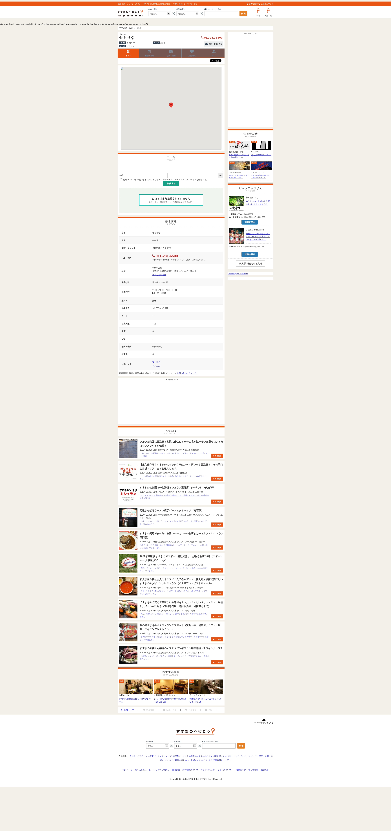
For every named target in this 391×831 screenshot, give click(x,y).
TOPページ (127, 770)
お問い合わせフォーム (187, 373)
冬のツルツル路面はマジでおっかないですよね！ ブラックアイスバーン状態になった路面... (174, 454)
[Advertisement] (171, 403)
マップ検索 (253, 770)
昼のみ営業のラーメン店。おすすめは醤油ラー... (239, 156)
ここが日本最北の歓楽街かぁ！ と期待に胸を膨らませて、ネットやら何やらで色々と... (173, 477)
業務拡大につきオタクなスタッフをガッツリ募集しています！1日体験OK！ (258, 236)
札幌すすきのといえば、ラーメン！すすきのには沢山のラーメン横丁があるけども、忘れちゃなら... (173, 522)
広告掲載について (190, 770)
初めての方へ (254, 4)
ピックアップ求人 (161, 770)
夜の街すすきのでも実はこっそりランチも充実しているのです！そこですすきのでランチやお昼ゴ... (174, 638)
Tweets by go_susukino (238, 274)
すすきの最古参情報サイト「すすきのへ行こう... (260, 176)
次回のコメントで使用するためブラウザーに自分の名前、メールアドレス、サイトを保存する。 (165, 179)
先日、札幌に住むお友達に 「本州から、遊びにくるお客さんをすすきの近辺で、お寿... (174, 615)
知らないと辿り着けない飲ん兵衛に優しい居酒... (239, 176)
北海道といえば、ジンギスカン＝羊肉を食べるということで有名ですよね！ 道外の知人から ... (174, 657)
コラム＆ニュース (143, 770)
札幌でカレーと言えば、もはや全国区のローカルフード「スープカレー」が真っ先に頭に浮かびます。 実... (174, 546)
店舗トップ (128, 53)
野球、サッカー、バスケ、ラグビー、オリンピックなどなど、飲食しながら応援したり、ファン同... (174, 569)
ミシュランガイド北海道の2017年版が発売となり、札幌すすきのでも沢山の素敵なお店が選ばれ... (174, 496)
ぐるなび (156, 366)
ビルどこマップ (267, 4)
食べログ (156, 362)
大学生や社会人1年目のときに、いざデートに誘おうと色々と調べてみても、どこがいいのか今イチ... (174, 592)
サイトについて (224, 770)
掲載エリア (241, 770)
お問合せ (265, 770)
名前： (122, 175)
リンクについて (208, 770)
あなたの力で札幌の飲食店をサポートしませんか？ (258, 202)
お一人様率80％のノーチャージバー (261, 156)
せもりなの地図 (159, 274)
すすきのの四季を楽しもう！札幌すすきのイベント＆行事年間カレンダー (198, 760)
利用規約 (176, 770)
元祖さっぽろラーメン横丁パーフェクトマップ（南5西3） (155, 756)
